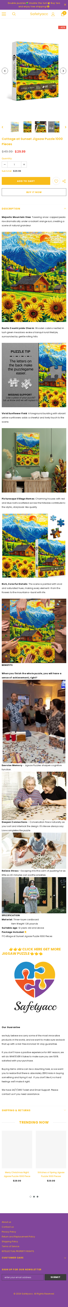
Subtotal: (7, 171)
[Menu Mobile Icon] (4, 14)
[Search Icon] (17, 14)
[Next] (63, 71)
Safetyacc (34, 14)
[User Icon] (53, 14)
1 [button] (30, 1197)
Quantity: (7, 158)
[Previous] (5, 71)
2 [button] (34, 1197)
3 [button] (37, 1197)
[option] (34, 71)
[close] (65, 5)
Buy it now (34, 192)
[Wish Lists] (56, 181)
